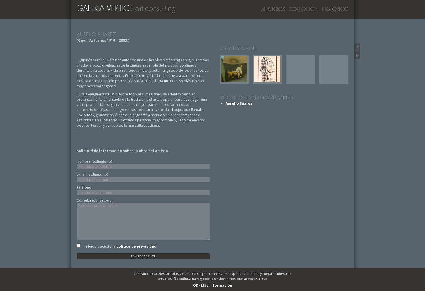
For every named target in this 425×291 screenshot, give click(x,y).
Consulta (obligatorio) (94, 200)
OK (195, 285)
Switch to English (357, 51)
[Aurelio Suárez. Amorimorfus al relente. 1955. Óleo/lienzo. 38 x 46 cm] (234, 82)
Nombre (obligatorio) (94, 161)
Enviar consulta (143, 256)
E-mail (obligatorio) (92, 174)
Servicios (273, 9)
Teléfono (84, 187)
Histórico (335, 9)
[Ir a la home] (129, 10)
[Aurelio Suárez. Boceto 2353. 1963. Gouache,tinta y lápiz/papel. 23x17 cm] (267, 82)
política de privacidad (136, 246)
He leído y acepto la (119, 246)
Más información (216, 285)
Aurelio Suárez (239, 103)
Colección (304, 9)
